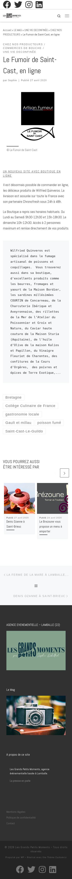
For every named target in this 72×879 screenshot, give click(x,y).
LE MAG (18, 30)
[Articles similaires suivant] (64, 472)
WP (22, 857)
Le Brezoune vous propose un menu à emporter (50, 526)
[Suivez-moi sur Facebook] (7, 5)
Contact (10, 823)
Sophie (12, 80)
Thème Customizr (57, 857)
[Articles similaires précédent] (54, 472)
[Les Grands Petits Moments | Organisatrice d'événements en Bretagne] (12, 15)
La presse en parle (20, 780)
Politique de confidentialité (21, 817)
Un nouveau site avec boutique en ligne (32, 173)
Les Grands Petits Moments (32, 847)
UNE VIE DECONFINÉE (36, 30)
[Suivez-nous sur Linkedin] (39, 5)
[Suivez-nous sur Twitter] (18, 5)
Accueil (7, 30)
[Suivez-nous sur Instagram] (28, 5)
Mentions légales (15, 812)
